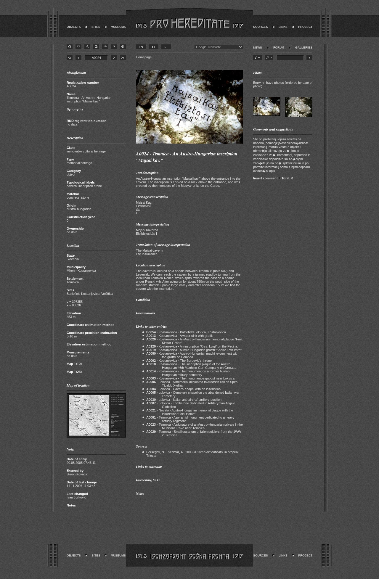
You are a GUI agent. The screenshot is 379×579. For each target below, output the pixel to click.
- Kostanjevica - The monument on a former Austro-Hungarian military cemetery (188, 373)
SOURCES (260, 26)
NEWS (257, 47)
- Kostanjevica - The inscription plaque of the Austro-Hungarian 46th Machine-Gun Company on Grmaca (191, 365)
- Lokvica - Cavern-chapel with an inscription (183, 389)
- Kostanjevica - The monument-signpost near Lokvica (190, 378)
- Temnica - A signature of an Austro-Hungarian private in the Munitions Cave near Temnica (194, 426)
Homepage (144, 57)
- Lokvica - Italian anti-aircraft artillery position (183, 399)
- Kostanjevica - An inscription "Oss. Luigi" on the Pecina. (192, 346)
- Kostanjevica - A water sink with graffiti (179, 335)
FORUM (278, 47)
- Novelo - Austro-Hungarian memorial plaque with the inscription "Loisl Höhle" (189, 412)
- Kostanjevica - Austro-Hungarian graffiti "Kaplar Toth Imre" (194, 350)
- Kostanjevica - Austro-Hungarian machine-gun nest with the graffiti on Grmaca (192, 355)
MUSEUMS (118, 26)
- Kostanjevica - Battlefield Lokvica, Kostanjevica (186, 332)
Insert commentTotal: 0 (273, 178)
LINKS (283, 26)
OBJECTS (74, 26)
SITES (95, 26)
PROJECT (305, 26)
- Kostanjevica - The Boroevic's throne (179, 360)
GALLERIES (303, 47)
